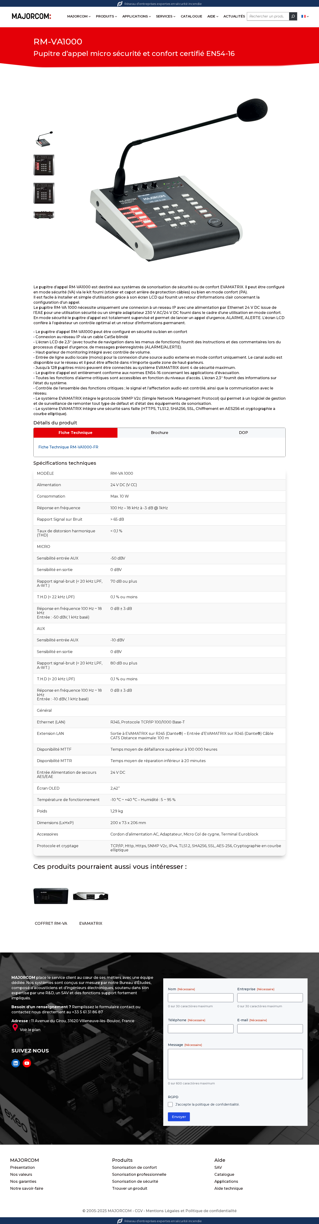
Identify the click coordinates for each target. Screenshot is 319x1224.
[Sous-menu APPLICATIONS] (150, 16)
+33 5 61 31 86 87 (87, 1012)
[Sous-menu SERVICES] (174, 16)
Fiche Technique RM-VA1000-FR (68, 447)
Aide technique (228, 1188)
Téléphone (186, 1020)
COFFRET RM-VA (51, 923)
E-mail (252, 1020)
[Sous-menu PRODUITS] (116, 16)
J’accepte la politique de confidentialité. (207, 1104)
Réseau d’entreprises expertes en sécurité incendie (163, 4)
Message (185, 1045)
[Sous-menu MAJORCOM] (90, 16)
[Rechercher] (293, 16)
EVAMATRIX (90, 923)
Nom (181, 989)
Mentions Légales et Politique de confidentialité (191, 1211)
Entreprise (255, 989)
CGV (139, 1211)
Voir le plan (30, 1030)
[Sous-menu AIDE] (217, 16)
